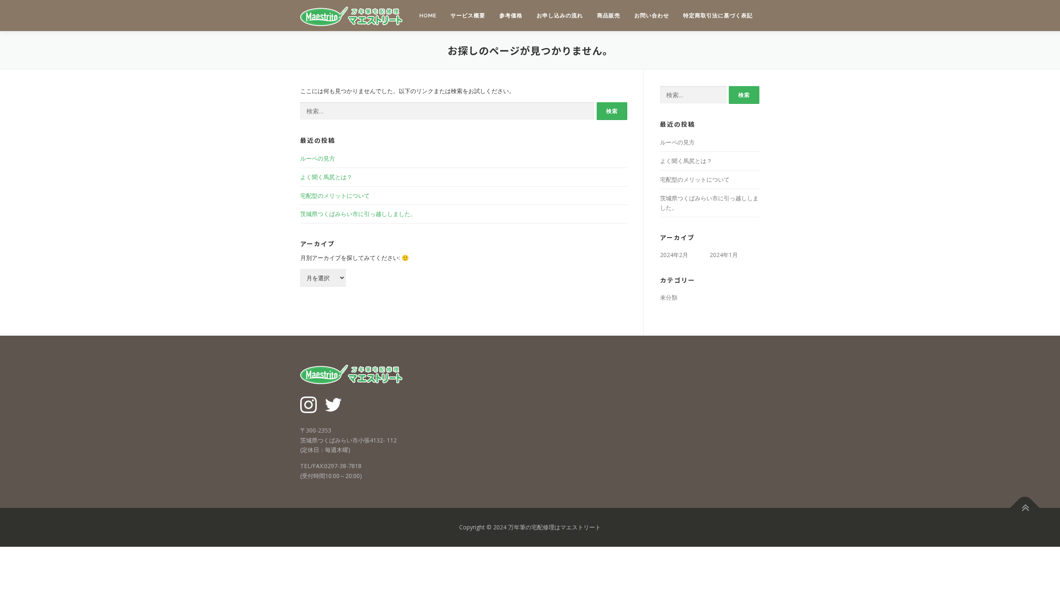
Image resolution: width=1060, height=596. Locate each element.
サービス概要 (467, 15)
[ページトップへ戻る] (1025, 507)
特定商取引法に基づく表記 (718, 15)
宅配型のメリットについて (335, 195)
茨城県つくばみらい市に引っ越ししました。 (358, 214)
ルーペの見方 (317, 158)
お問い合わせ (651, 15)
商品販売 (608, 15)
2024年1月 (724, 255)
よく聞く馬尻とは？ (326, 177)
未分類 (668, 297)
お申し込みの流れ (560, 15)
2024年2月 (674, 255)
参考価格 (511, 15)
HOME (427, 15)
